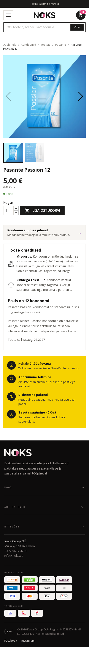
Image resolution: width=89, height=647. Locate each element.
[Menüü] (8, 15)
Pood (8, 487)
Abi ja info (14, 507)
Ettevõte (11, 526)
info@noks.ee (13, 556)
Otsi (77, 27)
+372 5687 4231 (15, 551)
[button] (81, 96)
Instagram (28, 640)
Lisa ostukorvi (42, 210)
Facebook (10, 640)
